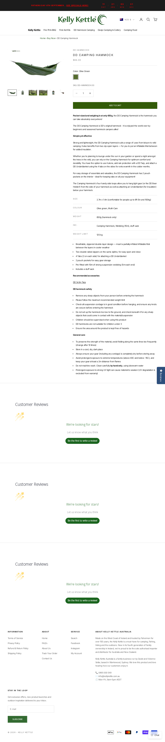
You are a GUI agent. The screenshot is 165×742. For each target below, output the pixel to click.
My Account (76, 653)
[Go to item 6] (63, 93)
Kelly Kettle (34, 30)
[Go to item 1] (12, 93)
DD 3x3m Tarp (79, 282)
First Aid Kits (64, 30)
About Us (46, 648)
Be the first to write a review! (82, 440)
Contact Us (47, 658)
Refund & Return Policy (18, 648)
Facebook (75, 643)
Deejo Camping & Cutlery (109, 30)
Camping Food (130, 30)
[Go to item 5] (53, 93)
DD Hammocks (81, 50)
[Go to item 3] (32, 93)
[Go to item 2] (22, 93)
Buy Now (51, 38)
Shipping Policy (14, 653)
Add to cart (115, 105)
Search (74, 638)
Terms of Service (15, 638)
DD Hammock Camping (84, 30)
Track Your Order (49, 653)
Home (42, 38)
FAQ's (44, 643)
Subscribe (17, 719)
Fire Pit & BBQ (50, 30)
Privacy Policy (14, 643)
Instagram (75, 648)
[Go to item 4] (43, 93)
